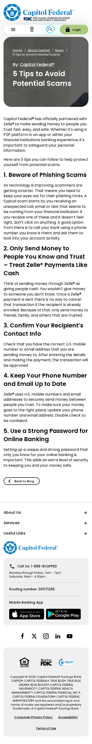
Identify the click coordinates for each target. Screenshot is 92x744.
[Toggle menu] (13, 29)
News (59, 50)
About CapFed (39, 50)
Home (17, 50)
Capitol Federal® (37, 64)
